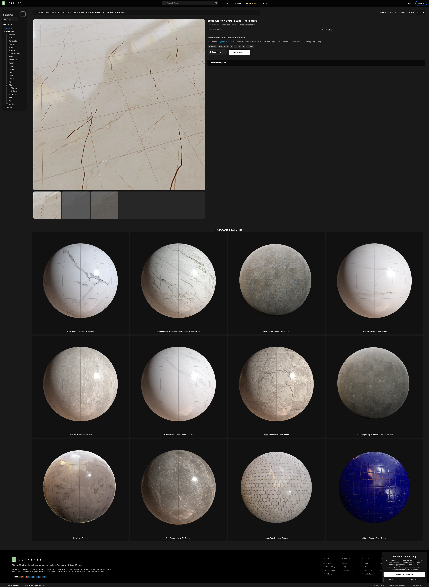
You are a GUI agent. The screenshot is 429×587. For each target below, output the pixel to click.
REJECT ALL (393, 579)
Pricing (238, 3)
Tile (10, 85)
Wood (11, 101)
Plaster (11, 66)
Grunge (11, 50)
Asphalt (11, 34)
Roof (10, 72)
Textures (10, 31)
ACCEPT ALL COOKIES (404, 574)
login (221, 41)
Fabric (11, 44)
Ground (11, 47)
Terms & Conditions (397, 586)
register (229, 41)
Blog (344, 567)
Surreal (11, 82)
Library (226, 3)
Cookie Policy (415, 586)
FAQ (382, 567)
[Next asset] (423, 12)
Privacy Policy (379, 586)
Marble (14, 88)
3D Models (10, 104)
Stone (11, 78)
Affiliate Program (348, 570)
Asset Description (217, 63)
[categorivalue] (216, 3)
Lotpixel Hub (251, 3)
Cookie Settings (367, 574)
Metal (10, 56)
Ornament (12, 60)
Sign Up (421, 3)
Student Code (366, 570)
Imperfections (14, 53)
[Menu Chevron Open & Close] (23, 14)
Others (14, 91)
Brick (10, 38)
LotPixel (39, 12)
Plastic (11, 69)
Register (364, 563)
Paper (11, 63)
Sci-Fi (10, 75)
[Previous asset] (418, 12)
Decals (9, 107)
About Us (345, 563)
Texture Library (64, 12)
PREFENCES (415, 579)
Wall (10, 98)
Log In (409, 3)
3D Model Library (330, 570)
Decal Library (328, 574)
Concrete (12, 41)
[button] (201, 104)
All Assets (7, 28)
